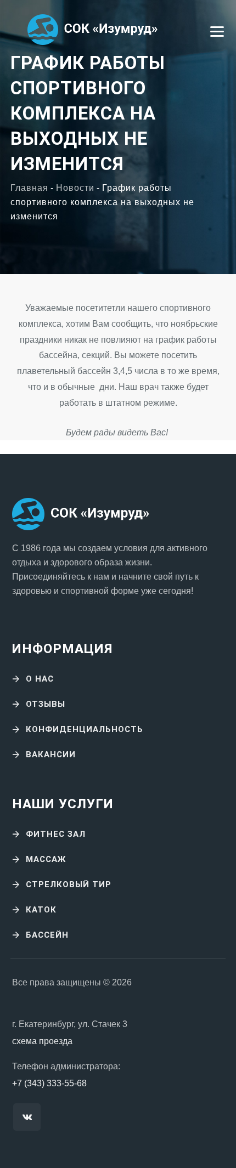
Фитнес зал (56, 834)
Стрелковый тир (68, 884)
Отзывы (45, 704)
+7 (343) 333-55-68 (49, 1083)
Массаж (46, 859)
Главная (29, 187)
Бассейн (47, 935)
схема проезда (42, 1041)
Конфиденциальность (84, 729)
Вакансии (51, 754)
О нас (40, 679)
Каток (41, 910)
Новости (75, 187)
